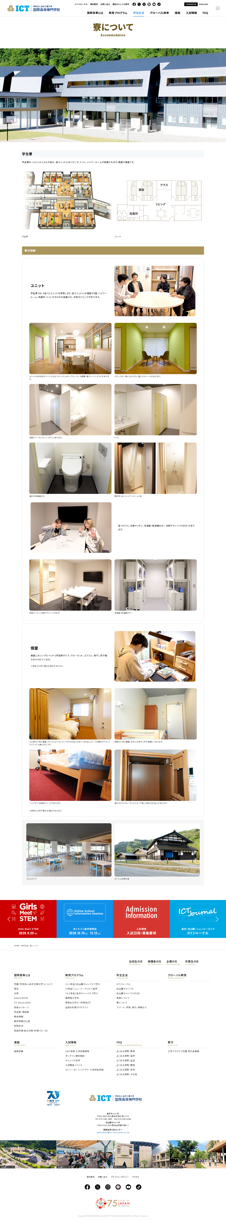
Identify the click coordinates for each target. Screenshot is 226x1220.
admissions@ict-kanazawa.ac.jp (113, 1132)
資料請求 (94, 4)
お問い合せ (105, 4)
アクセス (135, 1176)
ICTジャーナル (81, 4)
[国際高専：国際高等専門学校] (33, 10)
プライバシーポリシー (120, 1176)
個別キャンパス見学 (121, 4)
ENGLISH (203, 4)
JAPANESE (191, 4)
